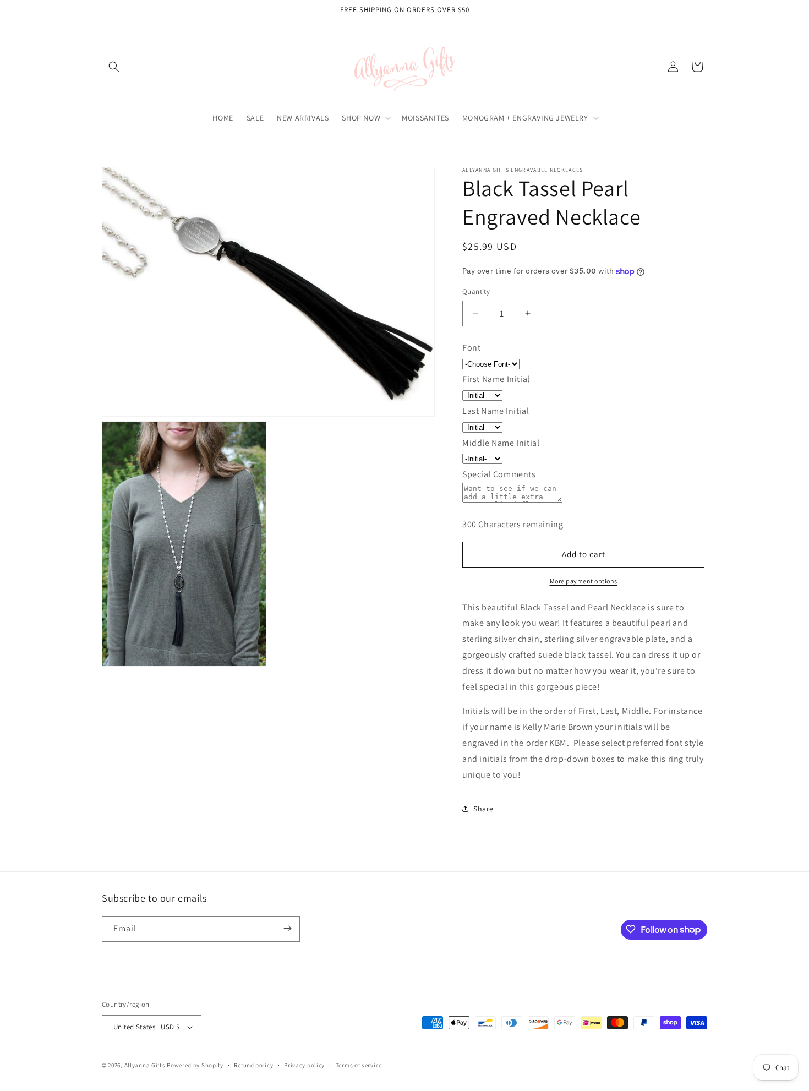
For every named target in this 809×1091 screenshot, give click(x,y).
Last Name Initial (495, 411)
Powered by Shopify (195, 1066)
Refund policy (253, 1065)
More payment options (583, 581)
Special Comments (499, 474)
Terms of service (359, 1065)
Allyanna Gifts (145, 1066)
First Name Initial (496, 379)
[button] (114, 66)
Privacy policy (304, 1065)
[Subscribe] (287, 928)
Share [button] (483, 809)
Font (471, 347)
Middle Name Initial (500, 443)
